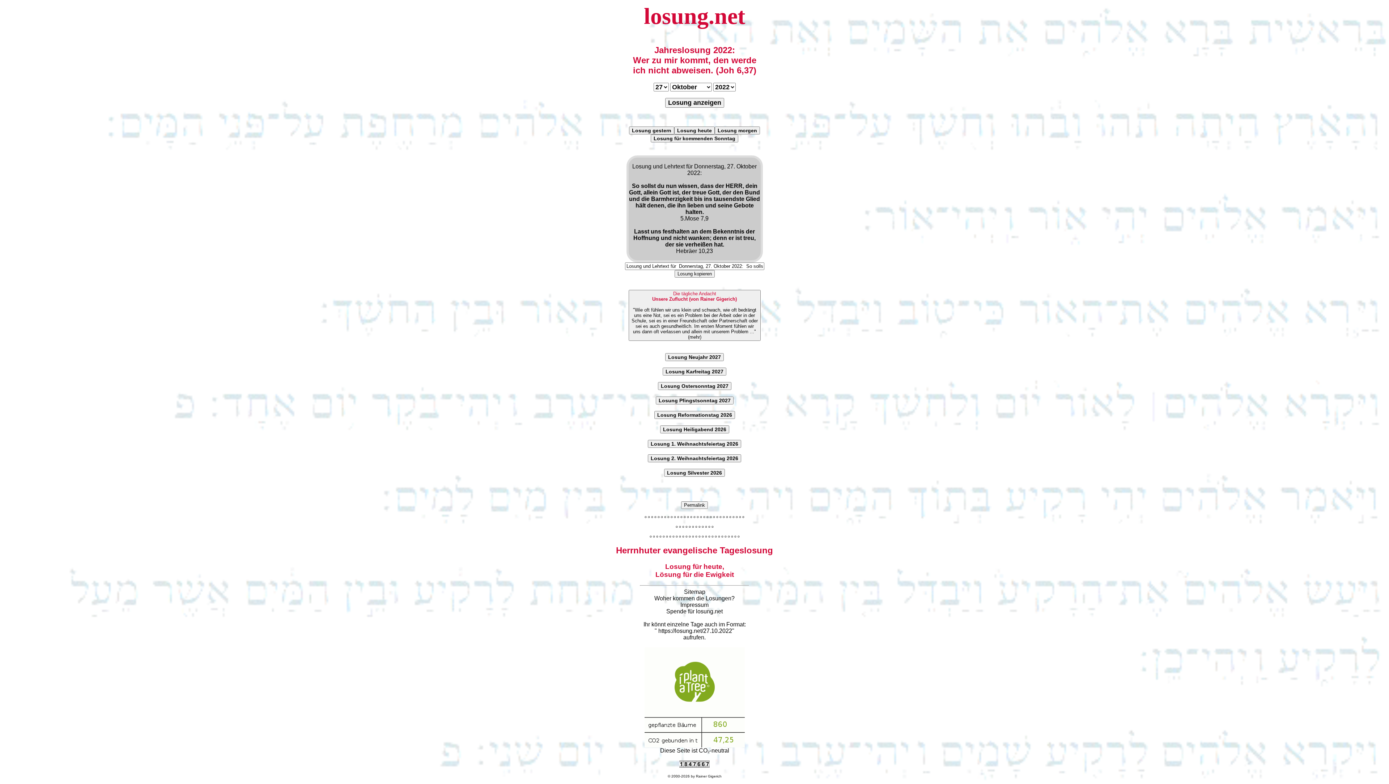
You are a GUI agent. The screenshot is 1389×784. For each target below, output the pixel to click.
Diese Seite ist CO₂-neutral (694, 750)
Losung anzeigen (694, 102)
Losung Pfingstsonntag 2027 (695, 400)
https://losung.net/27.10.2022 (695, 631)
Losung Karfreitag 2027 (694, 371)
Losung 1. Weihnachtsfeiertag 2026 (694, 444)
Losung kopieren (694, 274)
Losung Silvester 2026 (694, 473)
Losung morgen (737, 130)
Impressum (694, 605)
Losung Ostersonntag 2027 (695, 386)
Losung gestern (651, 130)
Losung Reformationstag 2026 (694, 415)
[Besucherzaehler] (694, 766)
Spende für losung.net (694, 611)
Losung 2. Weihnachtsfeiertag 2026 (694, 458)
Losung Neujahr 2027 (694, 357)
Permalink (694, 505)
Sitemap (694, 592)
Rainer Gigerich (709, 776)
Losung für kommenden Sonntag (694, 138)
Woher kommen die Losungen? (694, 598)
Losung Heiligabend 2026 (694, 429)
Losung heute (694, 130)
